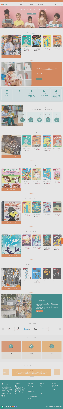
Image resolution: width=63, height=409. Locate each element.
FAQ (40, 390)
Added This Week (30, 386)
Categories (29, 385)
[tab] (29, 376)
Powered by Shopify (59, 406)
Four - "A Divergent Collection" (57, 280)
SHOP (40, 388)
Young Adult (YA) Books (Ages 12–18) (32, 397)
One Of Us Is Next (26, 280)
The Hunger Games (46, 280)
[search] (55, 4)
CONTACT (41, 393)
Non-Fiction (29, 398)
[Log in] (57, 4)
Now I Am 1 (47, 48)
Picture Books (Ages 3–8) (31, 391)
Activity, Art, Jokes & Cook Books (31, 388)
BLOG (40, 392)
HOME (40, 385)
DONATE (41, 389)
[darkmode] (61, 4)
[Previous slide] (3, 329)
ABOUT (41, 386)
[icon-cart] (59, 4)
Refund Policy (54, 388)
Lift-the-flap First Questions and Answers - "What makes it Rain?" (47, 215)
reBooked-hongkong (52, 406)
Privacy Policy (54, 386)
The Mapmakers (27, 247)
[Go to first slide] (60, 329)
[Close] (41, 188)
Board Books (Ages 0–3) (31, 390)
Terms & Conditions (55, 385)
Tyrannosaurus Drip (57, 48)
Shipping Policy (54, 389)
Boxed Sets (29, 401)
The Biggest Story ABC (57, 214)
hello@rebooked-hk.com (7, 393)
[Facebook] (55, 1)
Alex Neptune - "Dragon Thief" (37, 247)
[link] (31, 219)
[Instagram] (56, 1)
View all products (31, 60)
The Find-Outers (57, 181)
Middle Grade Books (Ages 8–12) (32, 395)
